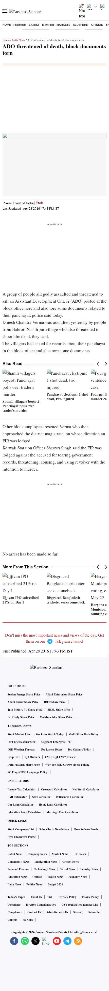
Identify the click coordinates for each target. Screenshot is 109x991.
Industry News (89, 869)
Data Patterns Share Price (24, 764)
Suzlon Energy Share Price (24, 694)
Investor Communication (41, 904)
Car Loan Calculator (20, 804)
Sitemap (78, 912)
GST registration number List (80, 904)
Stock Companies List (21, 829)
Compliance (15, 912)
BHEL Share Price (58, 709)
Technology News (44, 869)
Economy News (77, 877)
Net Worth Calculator (85, 789)
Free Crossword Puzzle (22, 837)
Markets (63, 24)
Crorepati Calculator (54, 789)
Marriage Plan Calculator (62, 812)
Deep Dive (14, 757)
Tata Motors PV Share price (25, 709)
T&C (50, 897)
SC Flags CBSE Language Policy (28, 772)
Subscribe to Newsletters (54, 829)
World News (67, 869)
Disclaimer (14, 904)
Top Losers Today (51, 749)
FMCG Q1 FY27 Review (60, 757)
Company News (37, 854)
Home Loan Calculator (53, 804)
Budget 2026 (55, 884)
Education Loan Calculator (24, 812)
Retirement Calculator (69, 797)
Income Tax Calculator (22, 789)
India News (18, 40)
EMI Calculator (17, 797)
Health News (55, 877)
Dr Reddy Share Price (21, 717)
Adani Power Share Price (23, 702)
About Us (36, 897)
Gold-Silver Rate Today (83, 734)
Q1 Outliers (32, 757)
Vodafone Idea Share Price (56, 717)
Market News (60, 854)
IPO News (80, 854)
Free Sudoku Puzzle (86, 829)
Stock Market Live (19, 734)
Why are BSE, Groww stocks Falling (67, 764)
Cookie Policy (90, 897)
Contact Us (34, 912)
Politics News (34, 884)
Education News (17, 877)
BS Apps (28, 920)
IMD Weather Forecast (21, 749)
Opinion (97, 24)
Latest (34, 24)
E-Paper (48, 24)
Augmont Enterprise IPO (56, 742)
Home (7, 24)
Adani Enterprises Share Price (64, 694)
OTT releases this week (21, 742)
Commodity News (18, 861)
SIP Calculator (41, 797)
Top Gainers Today (79, 749)
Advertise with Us (57, 912)
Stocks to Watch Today (50, 734)
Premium (19, 24)
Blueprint (81, 24)
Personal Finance (18, 869)
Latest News (15, 854)
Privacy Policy (68, 897)
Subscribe (94, 912)
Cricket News (70, 861)
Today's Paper (16, 897)
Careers (12, 920)
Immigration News (45, 861)
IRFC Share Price (55, 702)
